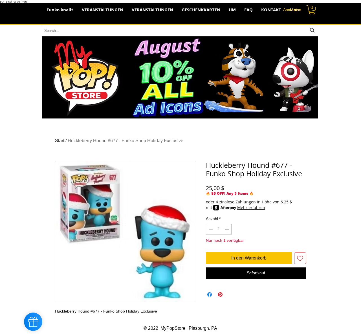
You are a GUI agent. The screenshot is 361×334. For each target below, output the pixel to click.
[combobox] (180, 30)
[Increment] (227, 229)
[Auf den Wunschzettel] (300, 258)
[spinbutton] (219, 229)
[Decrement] (210, 229)
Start (59, 140)
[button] (312, 9)
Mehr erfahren (251, 207)
